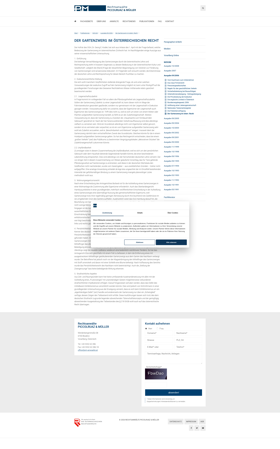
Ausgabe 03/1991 (171, 189)
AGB (202, 422)
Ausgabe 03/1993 (171, 175)
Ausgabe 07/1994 (171, 166)
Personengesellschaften (176, 86)
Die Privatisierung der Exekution (179, 97)
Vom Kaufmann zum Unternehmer (180, 80)
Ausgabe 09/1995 (171, 161)
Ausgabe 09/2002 (171, 133)
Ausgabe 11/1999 (171, 147)
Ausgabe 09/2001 (171, 137)
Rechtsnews (129, 21)
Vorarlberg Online (171, 55)
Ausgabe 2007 (170, 71)
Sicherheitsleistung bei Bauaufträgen (181, 91)
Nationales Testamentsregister (179, 108)
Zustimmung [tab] (107, 213)
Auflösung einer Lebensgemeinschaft (181, 105)
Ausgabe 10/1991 (171, 185)
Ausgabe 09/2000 (171, 142)
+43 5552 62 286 (88, 344)
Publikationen (146, 21)
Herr (150, 328)
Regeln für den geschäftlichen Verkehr (182, 88)
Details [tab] (140, 213)
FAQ (160, 21)
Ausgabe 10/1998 (171, 152)
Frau (162, 328)
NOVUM (167, 62)
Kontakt (169, 21)
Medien (167, 49)
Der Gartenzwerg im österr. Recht (180, 114)
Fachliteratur (169, 197)
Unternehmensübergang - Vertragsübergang (184, 94)
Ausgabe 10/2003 (171, 128)
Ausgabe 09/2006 (171, 75)
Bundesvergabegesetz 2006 (178, 102)
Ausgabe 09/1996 (171, 156)
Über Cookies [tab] (173, 213)
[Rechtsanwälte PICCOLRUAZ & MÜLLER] (117, 8)
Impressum (191, 422)
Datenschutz (176, 422)
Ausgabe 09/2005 (171, 118)
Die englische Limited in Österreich (180, 100)
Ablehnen (139, 242)
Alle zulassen (171, 242)
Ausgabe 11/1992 (171, 180)
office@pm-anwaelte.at (88, 350)
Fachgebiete (86, 21)
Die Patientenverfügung (176, 111)
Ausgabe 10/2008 (171, 66)
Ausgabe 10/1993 (171, 170)
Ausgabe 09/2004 (171, 123)
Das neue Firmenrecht (175, 83)
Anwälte (114, 21)
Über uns (101, 21)
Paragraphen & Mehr (173, 42)
